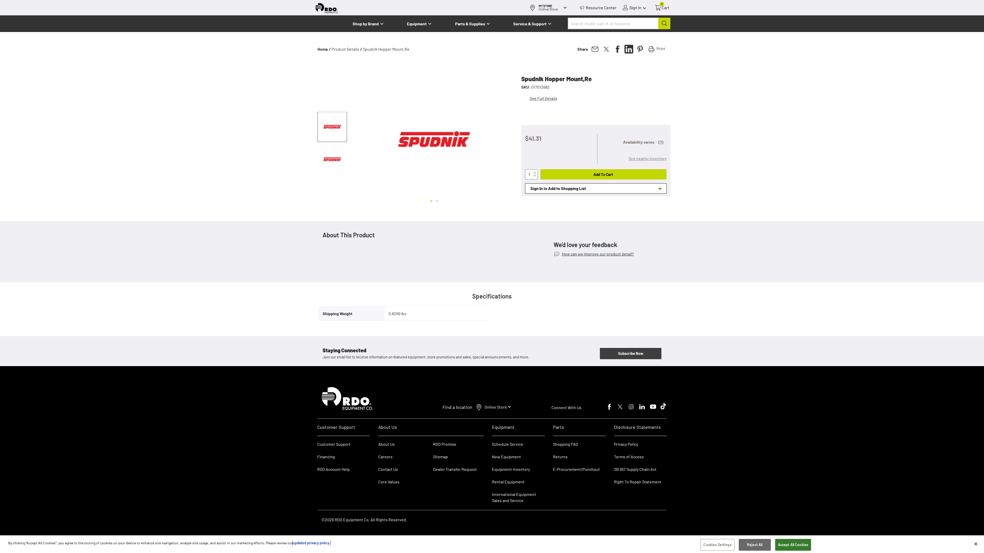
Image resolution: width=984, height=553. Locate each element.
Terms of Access (629, 456)
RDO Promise (444, 444)
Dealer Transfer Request (455, 469)
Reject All (754, 545)
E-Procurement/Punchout (576, 469)
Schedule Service (507, 444)
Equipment (417, 23)
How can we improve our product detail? (597, 253)
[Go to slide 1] (431, 201)
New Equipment (506, 456)
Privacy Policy (626, 444)
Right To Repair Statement (637, 481)
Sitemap (440, 456)
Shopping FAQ (565, 444)
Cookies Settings (717, 545)
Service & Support (530, 23)
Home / (324, 49)
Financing (326, 456)
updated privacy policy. (311, 543)
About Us (386, 444)
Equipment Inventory (511, 469)
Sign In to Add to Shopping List (558, 188)
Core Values (388, 481)
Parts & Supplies (470, 23)
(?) (660, 142)
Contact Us (388, 469)
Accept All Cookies (793, 545)
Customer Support (334, 444)
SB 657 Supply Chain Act (635, 469)
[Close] (975, 543)
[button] (332, 127)
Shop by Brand (366, 23)
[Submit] (664, 23)
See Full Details (543, 98)
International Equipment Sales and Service (514, 497)
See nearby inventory (648, 158)
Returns (560, 456)
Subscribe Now (630, 353)
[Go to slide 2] (437, 201)
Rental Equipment (508, 481)
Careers (385, 456)
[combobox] (619, 23)
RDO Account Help (333, 469)
